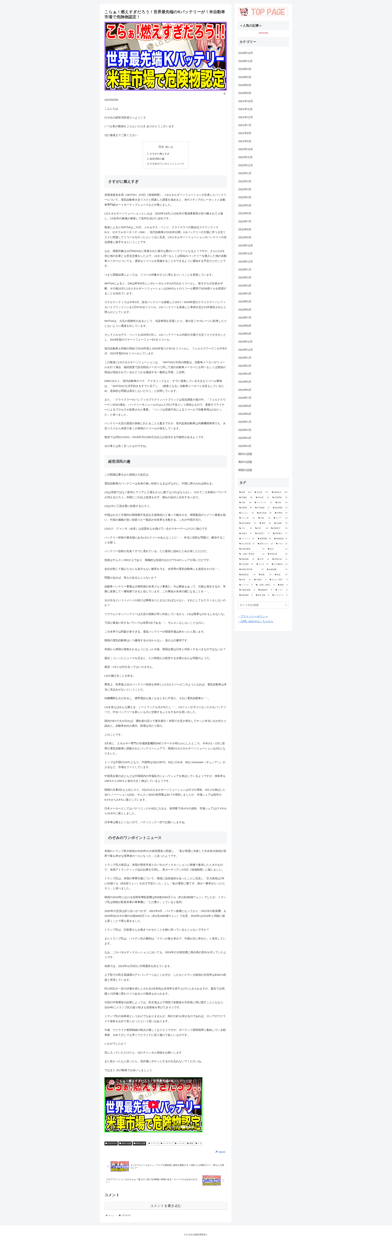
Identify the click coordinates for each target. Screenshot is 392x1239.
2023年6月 (244, 309)
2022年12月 (245, 165)
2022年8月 (244, 229)
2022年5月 (244, 205)
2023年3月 (244, 285)
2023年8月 (244, 325)
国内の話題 (245, 453)
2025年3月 (244, 437)
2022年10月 (245, 149)
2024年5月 (244, 381)
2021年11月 (245, 109)
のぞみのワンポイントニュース (167, 163)
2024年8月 (244, 405)
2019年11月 (245, 61)
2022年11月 (245, 157)
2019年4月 (244, 69)
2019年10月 (245, 52)
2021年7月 (244, 125)
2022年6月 (244, 213)
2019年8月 (244, 85)
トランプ (154, 1143)
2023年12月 (245, 261)
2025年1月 (244, 421)
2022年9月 (244, 237)
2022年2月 (244, 181)
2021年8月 (244, 133)
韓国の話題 (140, 1143)
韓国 (191, 1143)
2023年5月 (244, 301)
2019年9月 (244, 93)
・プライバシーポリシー (253, 616)
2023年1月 (244, 269)
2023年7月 (244, 317)
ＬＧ (200, 1143)
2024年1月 (244, 357)
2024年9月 (244, 413)
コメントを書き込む (165, 1206)
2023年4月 (244, 293)
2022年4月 (112, 1143)
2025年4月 (244, 446)
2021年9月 (244, 141)
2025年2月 (244, 429)
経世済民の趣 (157, 158)
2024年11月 (245, 341)
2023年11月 (245, 253)
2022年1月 (244, 173)
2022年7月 (244, 221)
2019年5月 (244, 77)
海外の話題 (126, 1143)
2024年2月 (244, 365)
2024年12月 (245, 349)
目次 (161, 146)
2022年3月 (244, 189)
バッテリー (167, 1143)
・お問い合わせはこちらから (255, 621)
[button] (286, 605)
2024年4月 (244, 373)
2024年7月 (244, 397)
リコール (181, 1143)
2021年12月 (245, 117)
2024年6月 (244, 389)
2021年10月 (245, 101)
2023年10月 (245, 245)
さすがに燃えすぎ (159, 153)
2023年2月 (244, 277)
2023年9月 (244, 333)
